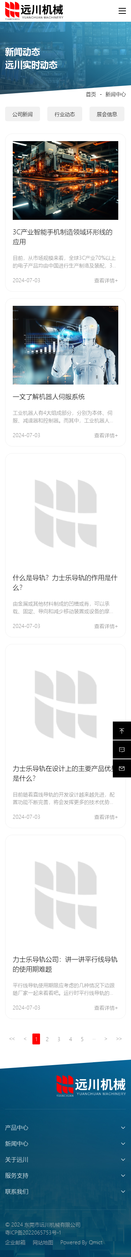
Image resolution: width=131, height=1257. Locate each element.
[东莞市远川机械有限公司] (91, 1086)
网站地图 (43, 1242)
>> (119, 1039)
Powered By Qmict (81, 1242)
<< (12, 1039)
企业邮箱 (15, 1242)
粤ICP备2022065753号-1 (33, 1232)
